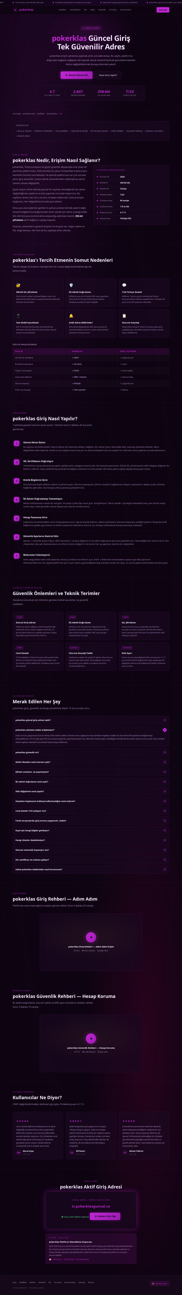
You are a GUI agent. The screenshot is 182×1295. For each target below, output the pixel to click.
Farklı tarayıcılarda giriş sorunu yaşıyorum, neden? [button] (90, 820)
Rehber (33, 1282)
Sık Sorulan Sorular (99, 131)
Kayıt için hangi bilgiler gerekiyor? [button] (90, 830)
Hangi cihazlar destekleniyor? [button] (90, 840)
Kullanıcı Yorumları (155, 131)
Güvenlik (102, 10)
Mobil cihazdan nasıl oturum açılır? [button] (90, 762)
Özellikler (62, 10)
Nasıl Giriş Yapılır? (108, 75)
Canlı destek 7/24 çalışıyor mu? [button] (90, 810)
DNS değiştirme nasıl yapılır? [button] (90, 791)
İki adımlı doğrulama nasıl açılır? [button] (90, 781)
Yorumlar (113, 10)
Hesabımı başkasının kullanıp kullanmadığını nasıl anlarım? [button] (90, 801)
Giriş (14, 1282)
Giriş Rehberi (75, 10)
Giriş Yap (163, 10)
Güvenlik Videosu (135, 131)
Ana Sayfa (17, 113)
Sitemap (81, 1282)
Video (92, 10)
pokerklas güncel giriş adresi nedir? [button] (90, 720)
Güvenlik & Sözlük (80, 131)
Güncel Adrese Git (78, 75)
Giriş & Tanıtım (25, 131)
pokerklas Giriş (29, 113)
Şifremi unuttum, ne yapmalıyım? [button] (90, 771)
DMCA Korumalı (161, 1283)
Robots (91, 1282)
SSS (85, 10)
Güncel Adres (125, 10)
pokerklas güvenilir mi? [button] (90, 752)
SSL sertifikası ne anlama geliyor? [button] (90, 859)
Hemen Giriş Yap (107, 1216)
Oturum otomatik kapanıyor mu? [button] (90, 849)
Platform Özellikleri (44, 131)
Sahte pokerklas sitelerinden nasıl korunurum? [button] (90, 869)
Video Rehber (117, 131)
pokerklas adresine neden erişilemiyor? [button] (90, 729)
